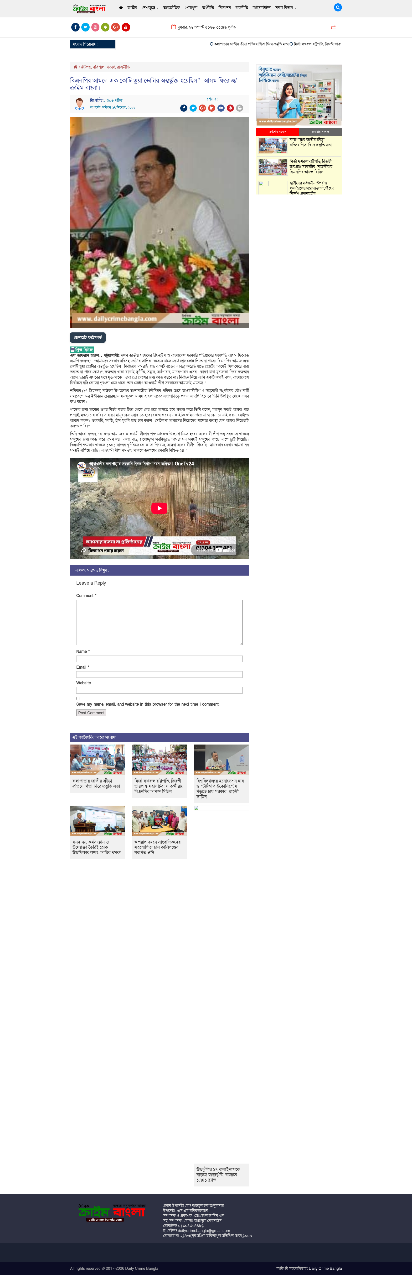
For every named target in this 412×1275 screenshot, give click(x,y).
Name (83, 651)
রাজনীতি (242, 7)
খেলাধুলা (191, 7)
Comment (86, 595)
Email (82, 667)
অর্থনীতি (208, 7)
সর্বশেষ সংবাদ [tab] (277, 132)
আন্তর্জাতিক (171, 7)
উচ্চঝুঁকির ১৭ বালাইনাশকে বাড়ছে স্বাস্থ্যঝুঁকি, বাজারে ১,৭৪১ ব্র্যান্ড (218, 1175)
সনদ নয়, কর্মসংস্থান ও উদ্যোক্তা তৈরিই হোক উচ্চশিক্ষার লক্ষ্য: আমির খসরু (96, 847)
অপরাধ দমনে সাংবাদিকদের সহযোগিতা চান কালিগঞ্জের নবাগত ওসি (157, 847)
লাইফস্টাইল (262, 7)
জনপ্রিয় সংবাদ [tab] (320, 132)
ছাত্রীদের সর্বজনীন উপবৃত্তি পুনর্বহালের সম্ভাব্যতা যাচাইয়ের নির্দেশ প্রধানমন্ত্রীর (312, 188)
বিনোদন (225, 7)
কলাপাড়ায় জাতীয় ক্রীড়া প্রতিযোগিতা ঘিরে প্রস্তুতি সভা (230, 44)
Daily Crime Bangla (325, 1268)
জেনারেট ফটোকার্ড (88, 337)
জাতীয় (132, 7)
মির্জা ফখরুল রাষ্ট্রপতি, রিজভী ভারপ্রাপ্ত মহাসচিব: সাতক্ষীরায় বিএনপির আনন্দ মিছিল (330, 44)
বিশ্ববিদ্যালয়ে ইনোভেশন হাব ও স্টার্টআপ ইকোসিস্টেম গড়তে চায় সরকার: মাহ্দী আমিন (220, 789)
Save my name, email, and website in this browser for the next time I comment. (148, 704)
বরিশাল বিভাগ (104, 67)
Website (83, 683)
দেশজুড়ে (149, 7)
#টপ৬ (86, 67)
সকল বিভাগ (284, 7)
